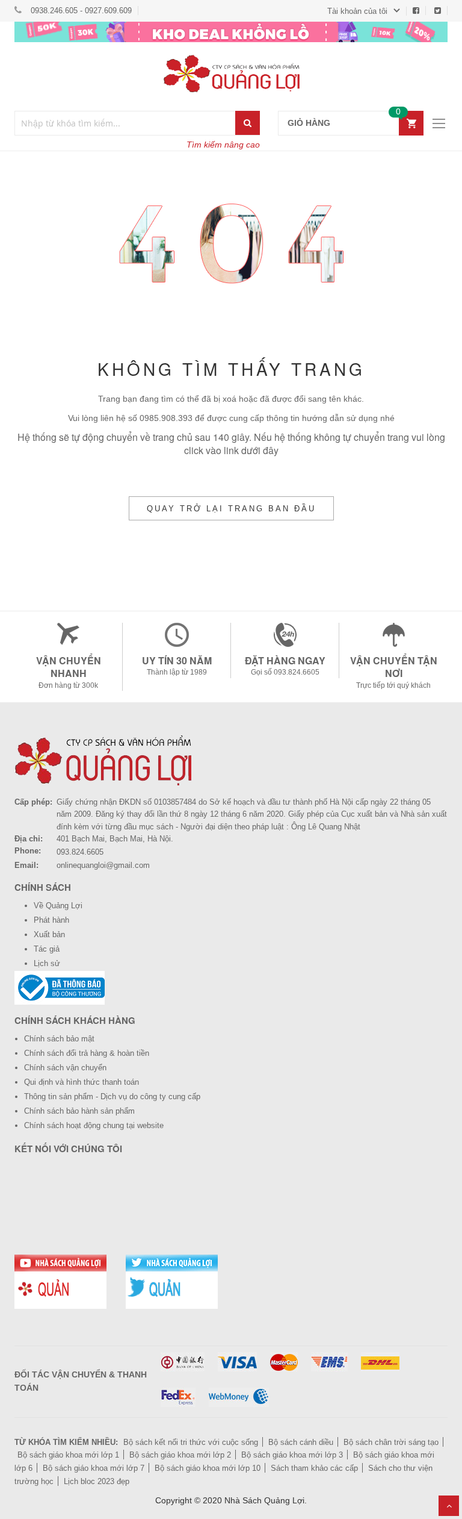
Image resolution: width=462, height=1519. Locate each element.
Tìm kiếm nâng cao (223, 144)
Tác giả (47, 948)
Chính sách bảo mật (59, 1038)
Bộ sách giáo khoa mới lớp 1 (68, 1454)
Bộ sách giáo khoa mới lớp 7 (93, 1468)
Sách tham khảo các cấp (314, 1468)
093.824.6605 (80, 851)
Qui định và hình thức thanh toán (81, 1082)
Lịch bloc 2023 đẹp (96, 1481)
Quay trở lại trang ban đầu (231, 508)
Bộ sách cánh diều (300, 1442)
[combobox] (125, 123)
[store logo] (231, 73)
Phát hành (51, 920)
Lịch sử (47, 963)
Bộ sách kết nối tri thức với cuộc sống (190, 1442)
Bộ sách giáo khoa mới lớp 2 (180, 1454)
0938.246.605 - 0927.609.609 (81, 10)
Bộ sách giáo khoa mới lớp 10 (207, 1468)
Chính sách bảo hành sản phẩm (79, 1110)
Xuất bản (49, 934)
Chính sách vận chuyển (65, 1067)
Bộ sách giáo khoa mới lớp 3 (292, 1454)
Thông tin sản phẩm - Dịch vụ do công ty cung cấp (112, 1096)
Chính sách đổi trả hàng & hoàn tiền (86, 1053)
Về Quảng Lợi (58, 905)
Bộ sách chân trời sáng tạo (391, 1442)
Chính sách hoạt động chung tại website (94, 1125)
